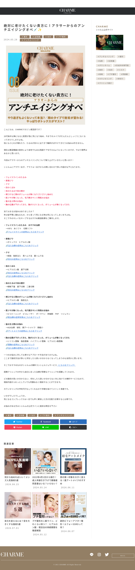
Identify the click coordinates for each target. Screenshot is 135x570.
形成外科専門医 (122, 65)
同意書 (125, 74)
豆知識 (37, 37)
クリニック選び (105, 83)
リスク (121, 70)
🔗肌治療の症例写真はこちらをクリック (23, 317)
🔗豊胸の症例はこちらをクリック (20, 344)
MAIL (123, 556)
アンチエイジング (31, 40)
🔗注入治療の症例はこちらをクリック (22, 245)
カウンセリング (105, 79)
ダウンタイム (104, 65)
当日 (49, 37)
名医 (101, 61)
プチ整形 (62, 37)
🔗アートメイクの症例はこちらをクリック (24, 330)
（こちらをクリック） (66, 365)
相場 (101, 74)
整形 (26, 37)
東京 (101, 70)
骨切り (120, 79)
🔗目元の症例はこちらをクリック (20, 259)
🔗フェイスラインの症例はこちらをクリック (25, 231)
